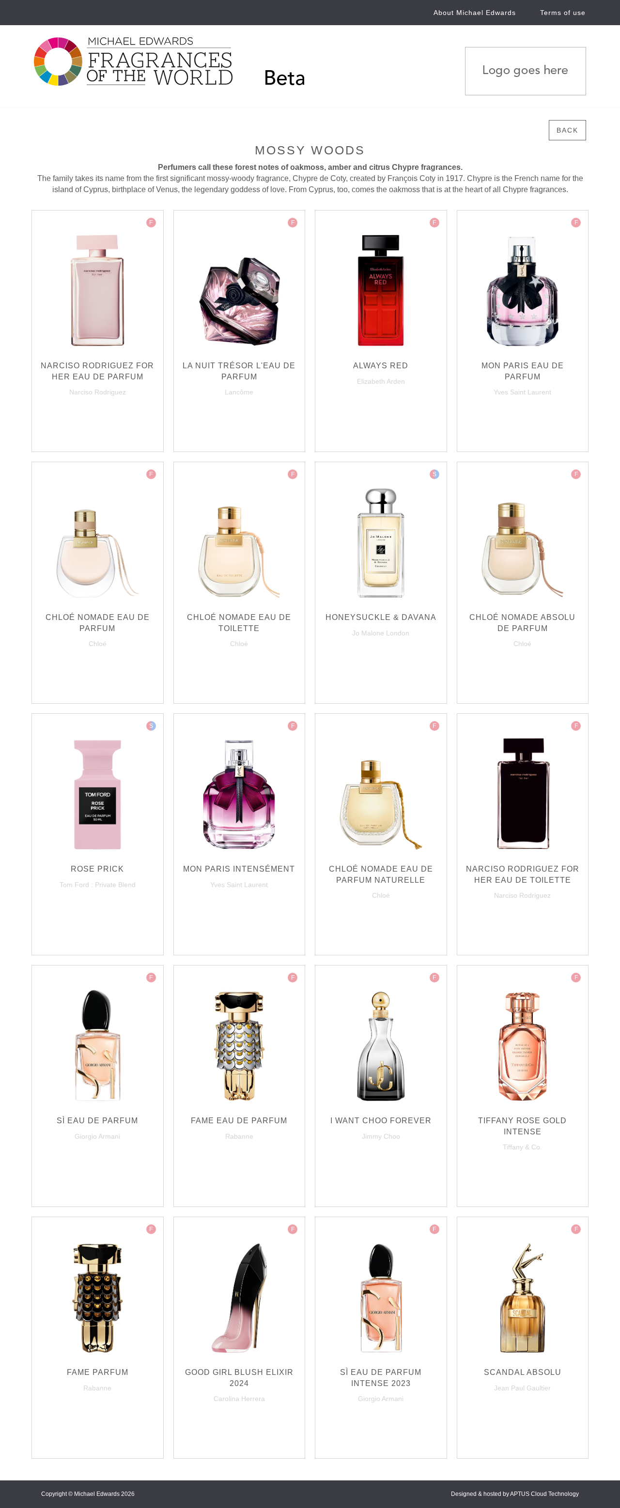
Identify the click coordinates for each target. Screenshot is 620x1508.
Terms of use (563, 12)
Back (567, 130)
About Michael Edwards (475, 12)
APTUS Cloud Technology (544, 1494)
